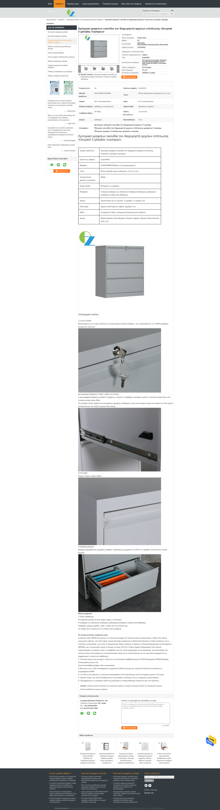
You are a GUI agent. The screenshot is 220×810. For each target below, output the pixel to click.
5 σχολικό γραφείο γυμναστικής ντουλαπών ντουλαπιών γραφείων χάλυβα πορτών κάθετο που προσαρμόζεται (124, 786)
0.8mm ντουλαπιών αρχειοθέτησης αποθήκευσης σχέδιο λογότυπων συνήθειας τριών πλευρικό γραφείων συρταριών (164, 759)
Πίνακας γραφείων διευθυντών (58, 76)
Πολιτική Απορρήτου (61, 808)
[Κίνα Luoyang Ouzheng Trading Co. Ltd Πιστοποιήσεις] (55, 88)
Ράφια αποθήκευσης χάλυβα (57, 61)
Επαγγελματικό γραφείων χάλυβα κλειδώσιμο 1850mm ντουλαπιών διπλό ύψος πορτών (126, 793)
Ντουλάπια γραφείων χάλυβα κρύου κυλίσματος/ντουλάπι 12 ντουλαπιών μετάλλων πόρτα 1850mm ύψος (125, 778)
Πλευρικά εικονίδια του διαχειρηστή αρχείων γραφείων (84, 20)
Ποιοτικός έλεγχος (110, 4)
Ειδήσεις (51, 11)
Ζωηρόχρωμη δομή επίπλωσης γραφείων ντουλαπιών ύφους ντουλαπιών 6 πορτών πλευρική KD (125, 800)
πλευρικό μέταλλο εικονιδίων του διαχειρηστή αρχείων (105, 686)
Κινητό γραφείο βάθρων (56, 53)
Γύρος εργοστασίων (90, 4)
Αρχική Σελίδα (51, 20)
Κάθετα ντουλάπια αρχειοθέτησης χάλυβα (59, 48)
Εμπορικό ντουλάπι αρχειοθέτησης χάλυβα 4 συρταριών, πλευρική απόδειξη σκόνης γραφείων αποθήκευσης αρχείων (126, 759)
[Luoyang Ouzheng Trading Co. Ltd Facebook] (149, 786)
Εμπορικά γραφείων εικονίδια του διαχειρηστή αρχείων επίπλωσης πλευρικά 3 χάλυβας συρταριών (99, 77)
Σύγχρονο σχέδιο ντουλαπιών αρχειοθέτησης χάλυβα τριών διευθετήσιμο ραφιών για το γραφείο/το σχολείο (94, 779)
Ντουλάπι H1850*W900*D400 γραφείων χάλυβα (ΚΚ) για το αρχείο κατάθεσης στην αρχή (93, 800)
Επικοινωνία (131, 77)
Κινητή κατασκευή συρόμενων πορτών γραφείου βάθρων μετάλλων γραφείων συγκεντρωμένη (63, 800)
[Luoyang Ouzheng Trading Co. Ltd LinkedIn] (146, 786)
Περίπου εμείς (73, 4)
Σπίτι (50, 4)
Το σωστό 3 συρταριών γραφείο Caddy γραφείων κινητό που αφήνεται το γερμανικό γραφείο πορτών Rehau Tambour (63, 786)
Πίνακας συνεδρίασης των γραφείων (60, 72)
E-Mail (146, 790)
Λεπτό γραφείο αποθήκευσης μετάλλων (61, 57)
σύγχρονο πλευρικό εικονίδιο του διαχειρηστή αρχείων (143, 686)
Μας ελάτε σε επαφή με (131, 4)
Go (171, 14)
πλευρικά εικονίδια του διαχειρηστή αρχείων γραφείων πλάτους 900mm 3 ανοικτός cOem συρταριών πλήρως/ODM (145, 759)
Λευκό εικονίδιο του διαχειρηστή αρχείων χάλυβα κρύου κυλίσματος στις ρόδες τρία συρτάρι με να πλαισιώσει (63, 793)
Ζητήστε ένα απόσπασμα (155, 4)
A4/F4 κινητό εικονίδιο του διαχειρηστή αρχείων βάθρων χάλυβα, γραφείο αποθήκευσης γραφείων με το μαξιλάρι (63, 778)
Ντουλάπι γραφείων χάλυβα (57, 36)
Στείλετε (149, 781)
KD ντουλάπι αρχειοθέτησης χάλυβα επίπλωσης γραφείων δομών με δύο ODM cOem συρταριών (93, 787)
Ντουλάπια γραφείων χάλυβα (58, 32)
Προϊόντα (59, 4)
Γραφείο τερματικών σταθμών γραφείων (58, 66)
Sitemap (154, 790)
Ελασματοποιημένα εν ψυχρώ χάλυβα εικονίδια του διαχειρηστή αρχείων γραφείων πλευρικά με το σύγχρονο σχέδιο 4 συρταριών (87, 760)
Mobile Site (150, 793)
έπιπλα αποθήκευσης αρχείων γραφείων (93, 689)
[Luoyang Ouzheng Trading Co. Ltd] (71, 12)
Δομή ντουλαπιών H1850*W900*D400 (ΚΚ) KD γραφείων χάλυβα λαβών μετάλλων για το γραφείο (94, 793)
